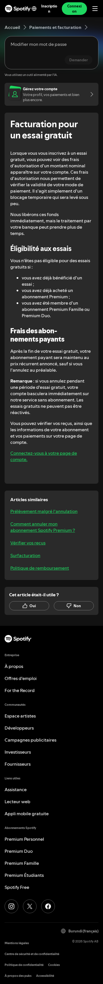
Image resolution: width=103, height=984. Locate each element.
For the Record (20, 690)
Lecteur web (17, 801)
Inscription (49, 8)
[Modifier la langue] (34, 8)
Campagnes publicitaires (30, 740)
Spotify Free (17, 887)
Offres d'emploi (21, 678)
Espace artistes (20, 716)
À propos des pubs (18, 976)
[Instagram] (11, 906)
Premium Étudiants (24, 875)
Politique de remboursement (39, 568)
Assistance (16, 789)
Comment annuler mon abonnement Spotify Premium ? (42, 527)
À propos (14, 666)
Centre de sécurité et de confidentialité (32, 954)
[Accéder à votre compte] (90, 94)
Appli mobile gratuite (27, 813)
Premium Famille (22, 863)
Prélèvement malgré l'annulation (44, 511)
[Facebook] (48, 906)
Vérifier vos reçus (27, 543)
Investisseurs (18, 752)
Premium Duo (19, 851)
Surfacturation (25, 555)
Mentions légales (17, 943)
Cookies (54, 965)
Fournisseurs (18, 764)
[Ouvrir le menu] (95, 8)
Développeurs (19, 728)
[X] (30, 906)
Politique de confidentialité (24, 965)
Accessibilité (45, 976)
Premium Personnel (24, 839)
